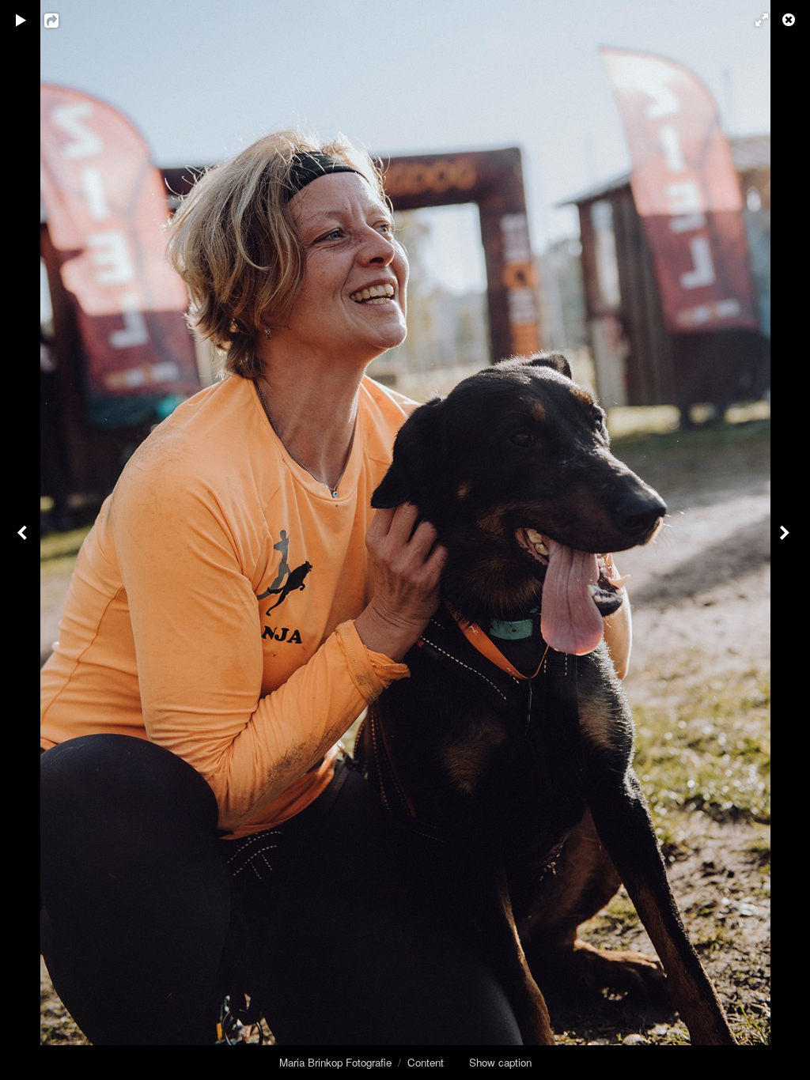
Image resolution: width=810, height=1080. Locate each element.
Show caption (500, 1062)
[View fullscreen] (754, 20)
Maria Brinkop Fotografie (335, 1062)
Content (425, 1062)
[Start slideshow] (21, 20)
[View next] (786, 540)
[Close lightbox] (790, 20)
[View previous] (23, 540)
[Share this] (62, 20)
